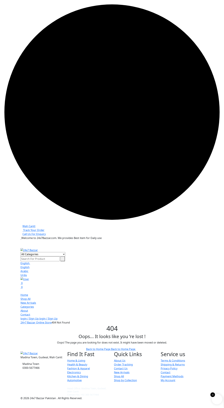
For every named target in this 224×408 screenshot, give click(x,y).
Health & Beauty (77, 364)
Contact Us (121, 368)
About (24, 310)
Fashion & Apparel (78, 368)
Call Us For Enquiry (34, 234)
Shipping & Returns (173, 364)
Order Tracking (123, 364)
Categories (27, 307)
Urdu (23, 275)
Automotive (74, 380)
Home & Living (76, 360)
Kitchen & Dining (77, 376)
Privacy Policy (169, 368)
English (25, 263)
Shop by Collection (125, 380)
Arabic (24, 271)
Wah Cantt (28, 226)
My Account (168, 380)
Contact (25, 314)
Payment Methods (172, 376)
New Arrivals (28, 303)
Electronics (74, 372)
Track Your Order (33, 230)
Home (24, 295)
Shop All (25, 299)
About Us (119, 360)
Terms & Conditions (173, 360)
